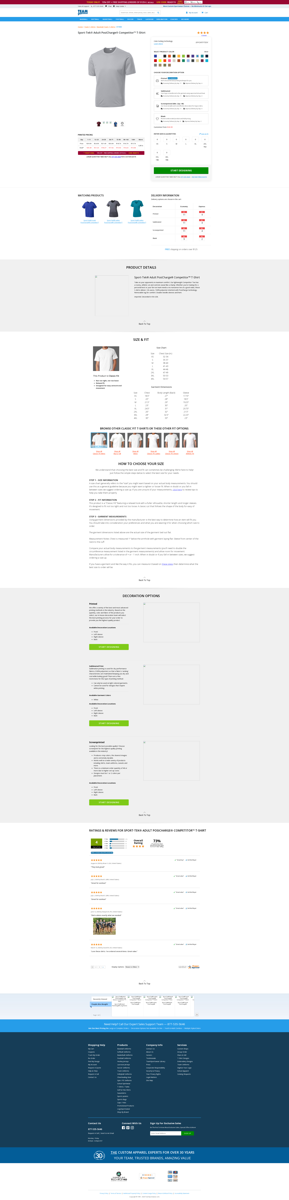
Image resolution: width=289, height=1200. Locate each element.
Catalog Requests (184, 1074)
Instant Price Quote (199, 177)
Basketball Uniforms (125, 1055)
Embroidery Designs (185, 1061)
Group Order (182, 1052)
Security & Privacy (153, 1071)
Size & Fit (204, 134)
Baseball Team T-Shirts (106, 27)
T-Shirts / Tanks (123, 1087)
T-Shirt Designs (183, 1058)
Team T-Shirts (89, 27)
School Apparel (183, 1071)
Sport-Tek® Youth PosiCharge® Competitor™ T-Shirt (90, 222)
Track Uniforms (123, 1071)
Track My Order (94, 1055)
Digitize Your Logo (184, 1068)
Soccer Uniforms (123, 1068)
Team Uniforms (183, 1064)
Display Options (118, 967)
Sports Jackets (122, 1096)
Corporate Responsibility (155, 1068)
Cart (205, 12)
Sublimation (161, 19)
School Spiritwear (123, 1083)
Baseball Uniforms (124, 1049)
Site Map (149, 1080)
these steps (167, 564)
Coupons (91, 1052)
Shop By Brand (123, 1112)
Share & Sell (181, 1055)
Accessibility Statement (182, 1193)
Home (80, 27)
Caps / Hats (121, 1102)
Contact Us (92, 1077)
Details (151, 2)
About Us (149, 1052)
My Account (92, 1064)
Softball (95, 19)
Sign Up (187, 1133)
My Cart (91, 1049)
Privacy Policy (104, 1193)
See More (185, 19)
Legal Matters (151, 1077)
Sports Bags (122, 1099)
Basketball (107, 19)
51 (204, 35)
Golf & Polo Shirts (124, 1090)
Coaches (174, 19)
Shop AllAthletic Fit (190, 452)
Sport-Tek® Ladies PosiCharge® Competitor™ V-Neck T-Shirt (137, 222)
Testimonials (151, 1058)
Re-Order (91, 1058)
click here (177, 489)
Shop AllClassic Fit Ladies (153, 452)
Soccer (130, 19)
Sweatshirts (121, 1093)
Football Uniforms (124, 1058)
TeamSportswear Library (155, 1061)
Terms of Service (116, 1193)
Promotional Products (125, 1106)
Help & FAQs (93, 1071)
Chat (109, 6)
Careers (149, 1055)
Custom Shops (182, 1049)
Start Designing (181, 170)
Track (139, 19)
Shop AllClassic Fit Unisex (171, 452)
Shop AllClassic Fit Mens (99, 452)
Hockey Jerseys (123, 1061)
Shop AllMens (135, 452)
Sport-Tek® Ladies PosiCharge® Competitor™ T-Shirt (113, 222)
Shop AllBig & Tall (117, 452)
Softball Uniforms (124, 1052)
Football (120, 19)
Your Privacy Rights (153, 1074)
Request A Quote (94, 1068)
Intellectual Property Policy (131, 1193)
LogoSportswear (123, 1109)
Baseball (84, 19)
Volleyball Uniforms (124, 1074)
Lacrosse (150, 19)
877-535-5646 (116, 157)
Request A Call (93, 1074)
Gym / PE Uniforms (124, 1080)
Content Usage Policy (149, 1193)
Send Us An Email (107, 1133)
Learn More (158, 44)
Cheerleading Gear (124, 1077)
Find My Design (94, 1061)
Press (148, 1064)
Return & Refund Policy (165, 1193)
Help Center (120, 6)
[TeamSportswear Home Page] (83, 15)
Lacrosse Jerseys (123, 1064)
